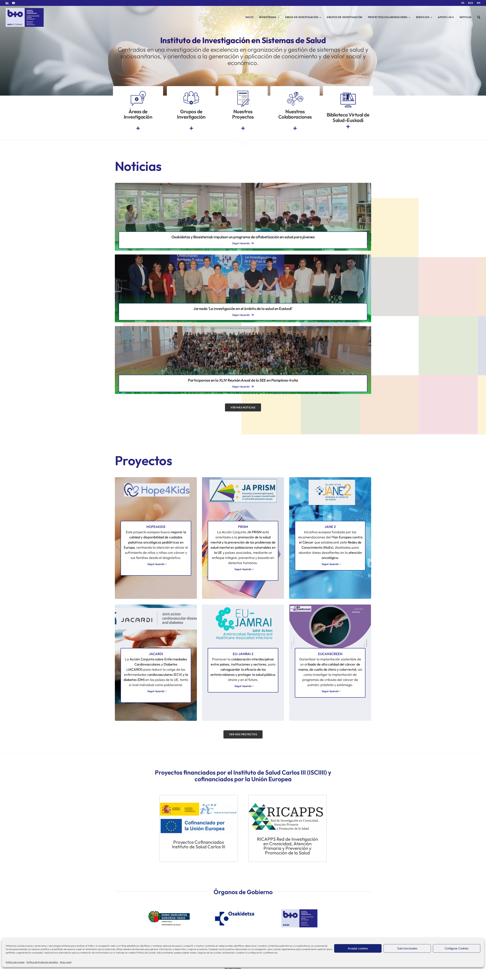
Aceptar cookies (358, 948)
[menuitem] (462, 3)
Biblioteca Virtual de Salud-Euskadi (348, 117)
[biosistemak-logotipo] (25, 9)
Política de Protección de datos (42, 962)
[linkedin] (7, 3)
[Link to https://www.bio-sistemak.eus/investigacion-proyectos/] (243, 128)
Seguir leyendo (155, 564)
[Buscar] (478, 17)
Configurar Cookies (457, 948)
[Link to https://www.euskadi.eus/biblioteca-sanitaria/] (348, 127)
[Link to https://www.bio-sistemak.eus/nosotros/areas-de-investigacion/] (138, 128)
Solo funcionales (407, 948)
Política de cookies (15, 962)
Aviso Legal (65, 962)
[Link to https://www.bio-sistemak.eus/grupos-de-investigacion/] (191, 128)
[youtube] (13, 3)
